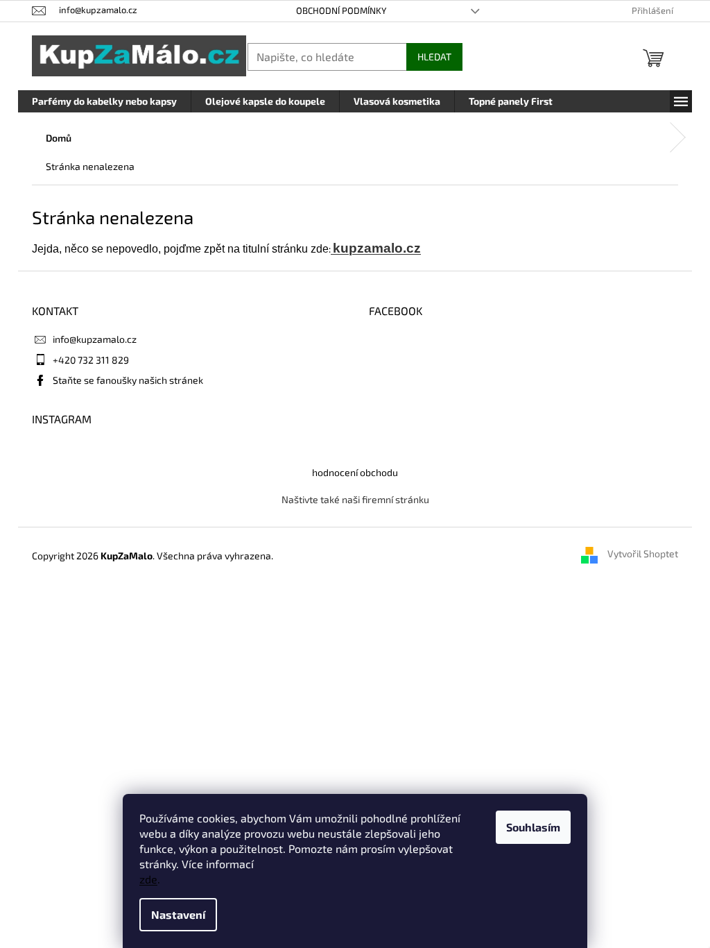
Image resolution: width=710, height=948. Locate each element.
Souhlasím (533, 826)
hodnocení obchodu (355, 472)
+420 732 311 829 (91, 360)
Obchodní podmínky (341, 10)
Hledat (434, 56)
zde (148, 879)
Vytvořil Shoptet (642, 554)
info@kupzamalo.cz (95, 339)
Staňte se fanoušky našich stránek (128, 380)
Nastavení (178, 914)
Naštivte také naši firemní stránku (355, 499)
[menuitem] (104, 101)
